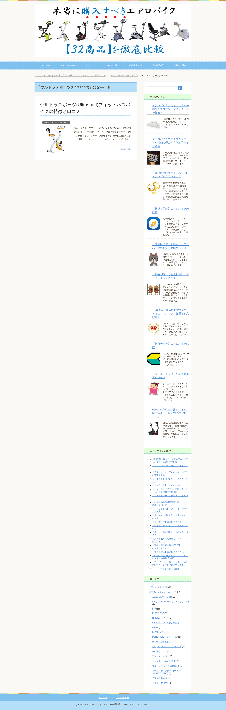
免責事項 (103, 698)
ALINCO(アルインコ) (162, 597)
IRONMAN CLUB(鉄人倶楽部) (166, 623)
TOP (72, 75)
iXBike (155, 627)
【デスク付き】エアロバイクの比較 (169, 485)
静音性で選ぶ (113, 65)
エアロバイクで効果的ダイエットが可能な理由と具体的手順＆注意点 (170, 143)
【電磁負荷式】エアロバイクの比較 (169, 552)
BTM (154, 609)
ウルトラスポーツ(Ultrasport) (56, 122)
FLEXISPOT (158, 613)
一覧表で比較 (180, 65)
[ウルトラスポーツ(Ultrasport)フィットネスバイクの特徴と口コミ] (56, 150)
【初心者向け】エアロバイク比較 (168, 522)
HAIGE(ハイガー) (160, 618)
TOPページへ (45, 65)
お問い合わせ (122, 698)
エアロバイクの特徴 (158, 587)
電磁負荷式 (158, 65)
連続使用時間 (135, 65)
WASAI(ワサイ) (159, 651)
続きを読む (126, 149)
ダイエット (90, 65)
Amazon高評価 (68, 65)
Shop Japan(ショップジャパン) (167, 646)
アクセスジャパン (160, 656)
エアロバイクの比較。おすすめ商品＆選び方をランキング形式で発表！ (170, 109)
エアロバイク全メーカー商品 (162, 592)
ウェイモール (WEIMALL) (164, 661)
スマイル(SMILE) (160, 678)
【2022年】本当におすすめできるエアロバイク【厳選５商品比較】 (170, 314)
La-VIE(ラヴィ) (159, 632)
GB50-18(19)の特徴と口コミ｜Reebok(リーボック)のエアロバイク (170, 413)
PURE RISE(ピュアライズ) (165, 637)
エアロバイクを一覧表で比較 (165, 569)
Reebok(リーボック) (161, 642)
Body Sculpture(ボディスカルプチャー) (170, 602)
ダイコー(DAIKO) (160, 683)
